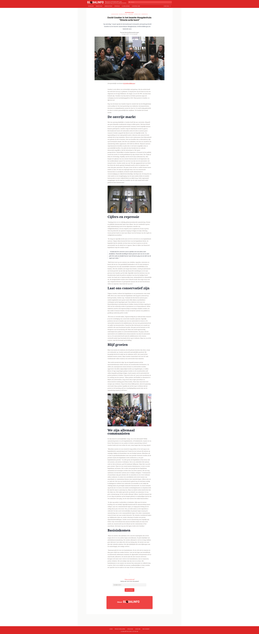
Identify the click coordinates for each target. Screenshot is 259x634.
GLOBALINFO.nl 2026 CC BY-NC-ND (129, 631)
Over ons (137, 629)
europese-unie (136, 6)
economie (91, 6)
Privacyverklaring (120, 629)
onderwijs (144, 14)
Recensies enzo (129, 12)
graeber (130, 14)
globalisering (126, 6)
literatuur (137, 14)
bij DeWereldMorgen (129, 83)
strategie (117, 6)
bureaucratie (123, 14)
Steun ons (130, 629)
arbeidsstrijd (108, 6)
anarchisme (99, 6)
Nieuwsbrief (146, 629)
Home (111, 629)
